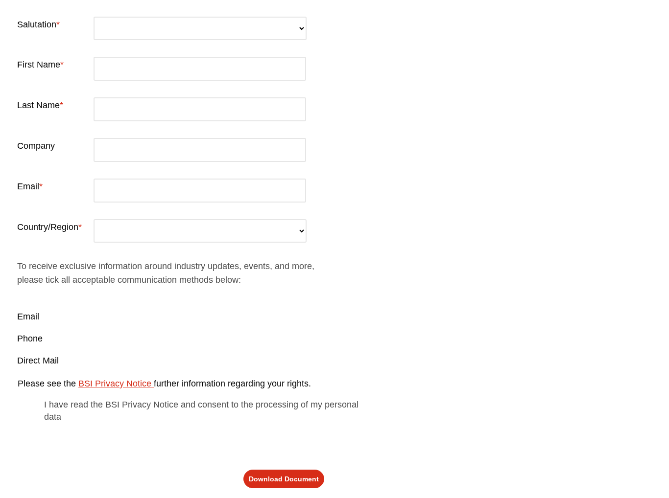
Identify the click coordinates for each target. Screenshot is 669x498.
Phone (30, 338)
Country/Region (47, 227)
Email (28, 186)
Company (36, 146)
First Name (38, 64)
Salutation (36, 24)
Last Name (38, 105)
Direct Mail (38, 360)
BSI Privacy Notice (116, 383)
